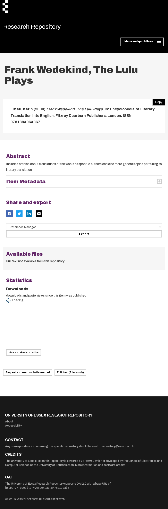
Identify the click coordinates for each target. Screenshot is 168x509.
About (9, 421)
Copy (157, 101)
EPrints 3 (88, 460)
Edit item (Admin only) (70, 372)
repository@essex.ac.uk (118, 446)
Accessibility (13, 425)
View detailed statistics (24, 352)
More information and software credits (100, 465)
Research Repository (32, 26)
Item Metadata (26, 181)
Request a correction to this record (28, 372)
